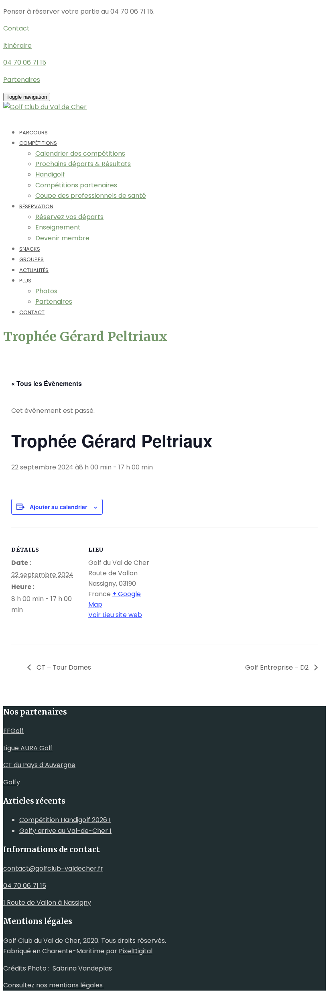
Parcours (33, 132)
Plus (25, 280)
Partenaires (53, 301)
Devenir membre (62, 238)
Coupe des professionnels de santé (90, 195)
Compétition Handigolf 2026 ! (65, 819)
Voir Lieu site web (115, 614)
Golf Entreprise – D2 (277, 667)
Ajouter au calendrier (58, 507)
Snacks (29, 249)
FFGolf (13, 730)
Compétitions (38, 143)
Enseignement (58, 227)
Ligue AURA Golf (28, 748)
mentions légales (76, 985)
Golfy (11, 782)
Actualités (34, 270)
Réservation (36, 206)
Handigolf (50, 174)
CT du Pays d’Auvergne (39, 765)
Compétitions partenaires (76, 185)
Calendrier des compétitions (80, 153)
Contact (32, 312)
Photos (46, 291)
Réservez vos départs (69, 216)
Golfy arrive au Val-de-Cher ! (65, 830)
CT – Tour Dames (63, 667)
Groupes (31, 259)
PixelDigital (135, 951)
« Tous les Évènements (46, 383)
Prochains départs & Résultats (83, 164)
